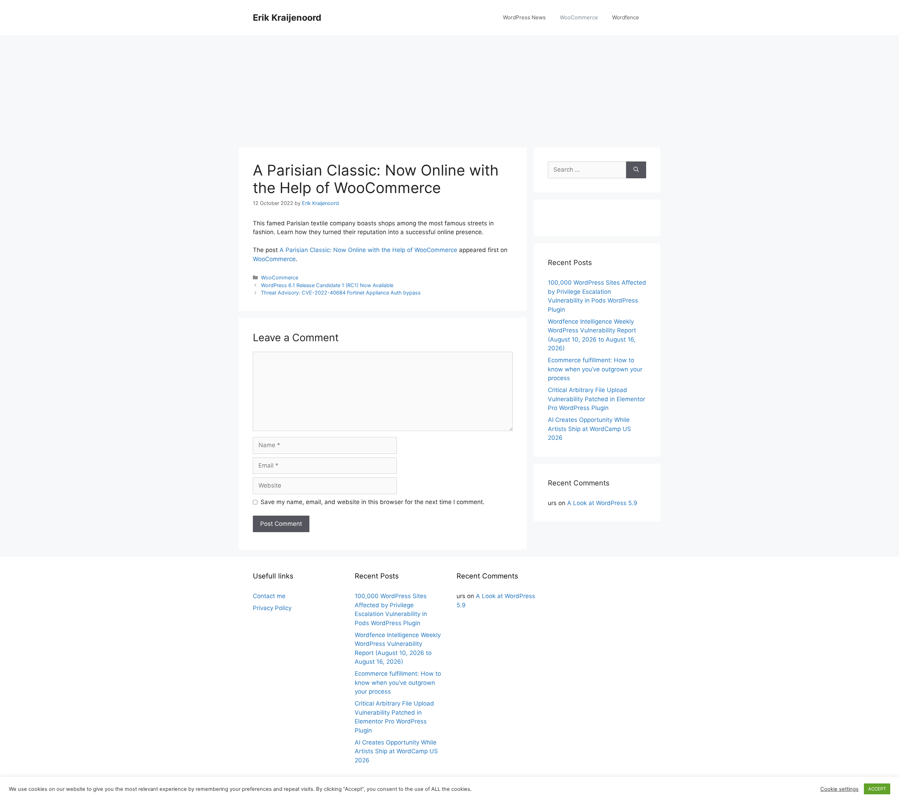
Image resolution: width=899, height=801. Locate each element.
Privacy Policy (272, 607)
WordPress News (524, 17)
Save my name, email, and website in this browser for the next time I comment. (373, 501)
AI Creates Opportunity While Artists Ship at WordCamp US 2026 (589, 428)
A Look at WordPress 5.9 (602, 503)
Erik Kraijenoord (287, 17)
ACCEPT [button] (877, 789)
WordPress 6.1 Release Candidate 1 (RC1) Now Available (327, 285)
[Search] (636, 169)
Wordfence (625, 17)
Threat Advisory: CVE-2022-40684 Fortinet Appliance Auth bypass (341, 293)
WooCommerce (579, 17)
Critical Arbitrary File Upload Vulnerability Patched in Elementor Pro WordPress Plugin (596, 398)
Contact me (269, 596)
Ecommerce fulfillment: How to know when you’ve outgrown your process (595, 369)
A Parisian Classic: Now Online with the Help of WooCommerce (368, 249)
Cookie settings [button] (839, 789)
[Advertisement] (449, 88)
